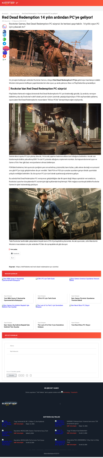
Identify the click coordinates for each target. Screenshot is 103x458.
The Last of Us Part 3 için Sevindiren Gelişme (51, 326)
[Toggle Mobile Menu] (17, 3)
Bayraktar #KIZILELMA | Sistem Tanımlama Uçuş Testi (31, 431)
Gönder (11, 375)
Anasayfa (5, 13)
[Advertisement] (25, 8)
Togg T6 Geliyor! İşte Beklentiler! (77, 431)
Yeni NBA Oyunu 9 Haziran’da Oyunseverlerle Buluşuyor (14, 299)
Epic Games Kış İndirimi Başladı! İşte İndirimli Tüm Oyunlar (17, 326)
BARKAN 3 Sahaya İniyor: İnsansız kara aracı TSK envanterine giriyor (82, 422)
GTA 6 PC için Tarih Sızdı (47, 298)
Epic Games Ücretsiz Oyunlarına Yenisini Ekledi (82, 299)
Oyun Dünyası (15, 13)
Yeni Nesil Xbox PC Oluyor (80, 325)
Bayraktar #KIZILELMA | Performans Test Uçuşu (29, 440)
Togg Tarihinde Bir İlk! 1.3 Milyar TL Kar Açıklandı (29, 421)
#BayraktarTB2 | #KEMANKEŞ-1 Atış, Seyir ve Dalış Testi (83, 441)
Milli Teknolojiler (19, 424)
